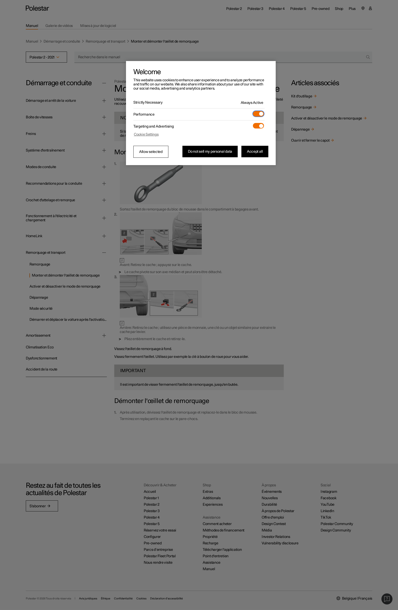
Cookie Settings (146, 134)
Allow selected (151, 152)
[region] (201, 113)
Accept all (255, 151)
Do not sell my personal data (210, 151)
